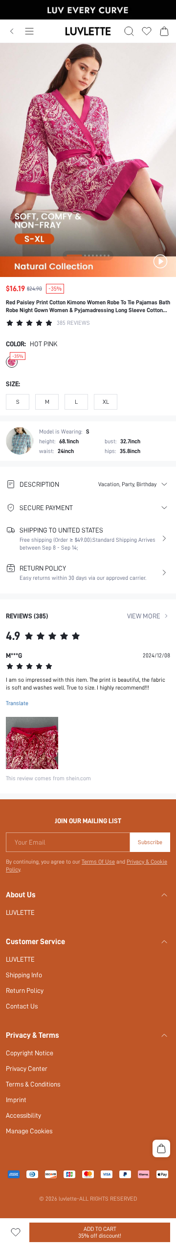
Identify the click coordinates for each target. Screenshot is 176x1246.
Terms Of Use (98, 861)
